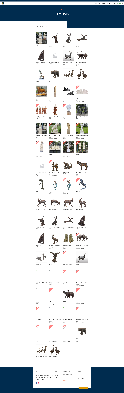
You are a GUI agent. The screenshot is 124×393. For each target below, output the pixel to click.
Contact (110, 3)
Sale (107, 3)
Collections (97, 3)
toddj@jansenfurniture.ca (81, 374)
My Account (111, 0)
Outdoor (119, 3)
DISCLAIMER (65, 380)
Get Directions (65, 376)
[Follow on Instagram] (38, 383)
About (114, 3)
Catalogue (91, 3)
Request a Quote (116, 0)
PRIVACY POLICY (65, 381)
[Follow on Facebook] (36, 383)
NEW (103, 3)
